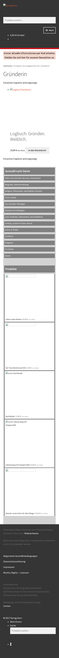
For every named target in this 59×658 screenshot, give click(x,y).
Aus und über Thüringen (15, 204)
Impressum (8, 567)
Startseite (7, 66)
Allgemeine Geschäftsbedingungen (20, 556)
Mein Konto (16, 621)
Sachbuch (9, 236)
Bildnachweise (31, 533)
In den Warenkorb (37, 150)
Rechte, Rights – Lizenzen (16, 572)
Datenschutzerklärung (14, 561)
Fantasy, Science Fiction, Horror (18, 223)
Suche (13, 625)
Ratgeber (9, 242)
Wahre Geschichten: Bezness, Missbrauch (23, 178)
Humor (8, 255)
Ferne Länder (10, 197)
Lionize (6, 605)
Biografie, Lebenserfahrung (17, 184)
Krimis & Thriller (11, 229)
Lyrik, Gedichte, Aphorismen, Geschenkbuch (24, 217)
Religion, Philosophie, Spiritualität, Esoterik (23, 191)
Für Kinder (9, 249)
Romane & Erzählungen (15, 210)
